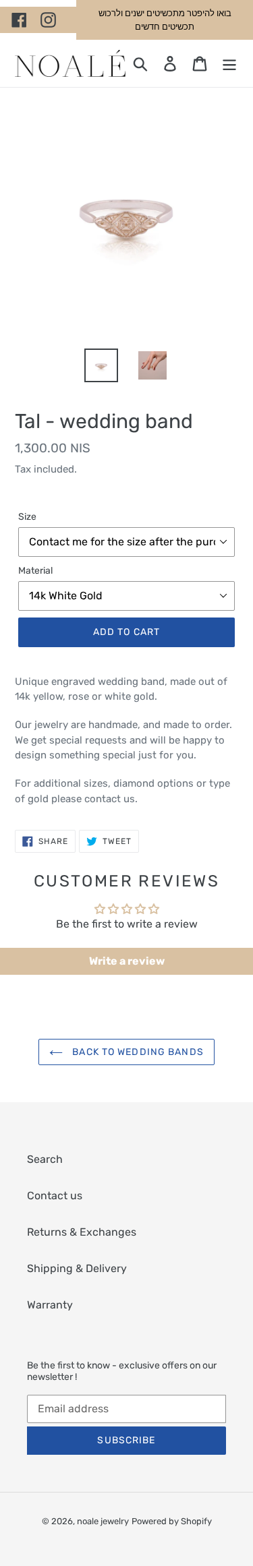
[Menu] (229, 63)
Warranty (50, 1304)
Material (35, 570)
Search (45, 1159)
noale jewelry (103, 1521)
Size (27, 516)
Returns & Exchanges (81, 1232)
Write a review (127, 961)
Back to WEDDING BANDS (136, 1052)
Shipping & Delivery (77, 1268)
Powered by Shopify (172, 1521)
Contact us (54, 1195)
